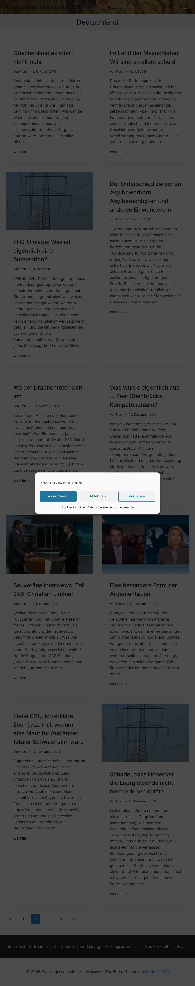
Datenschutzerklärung (102, 507)
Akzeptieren (58, 496)
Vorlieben (137, 496)
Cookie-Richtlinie (73, 507)
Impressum (126, 507)
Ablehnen (97, 496)
